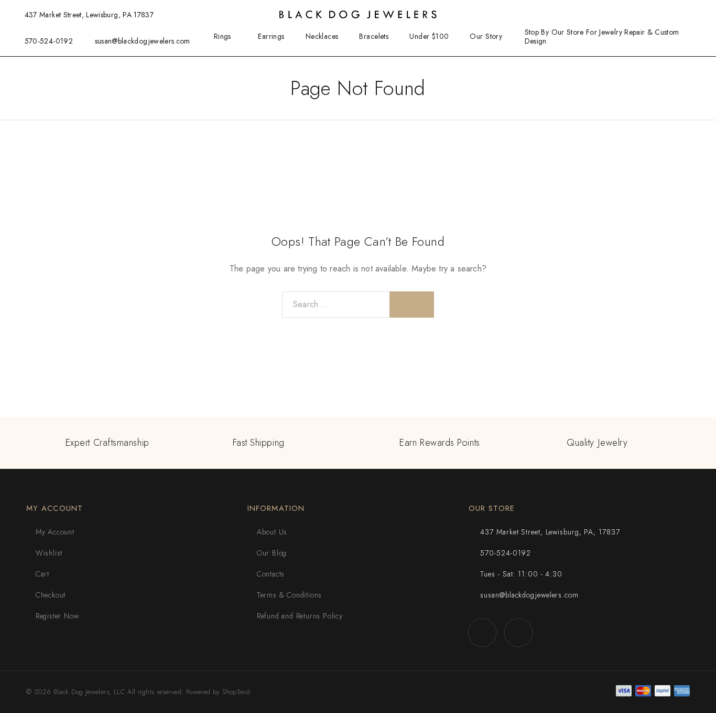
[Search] (646, 15)
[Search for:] (336, 304)
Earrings (271, 36)
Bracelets (373, 36)
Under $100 (429, 36)
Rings (222, 36)
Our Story (486, 36)
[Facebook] (482, 632)
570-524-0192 (49, 41)
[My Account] (663, 15)
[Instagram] (519, 632)
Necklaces (322, 36)
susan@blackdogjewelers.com (142, 41)
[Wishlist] (680, 14)
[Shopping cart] (697, 14)
